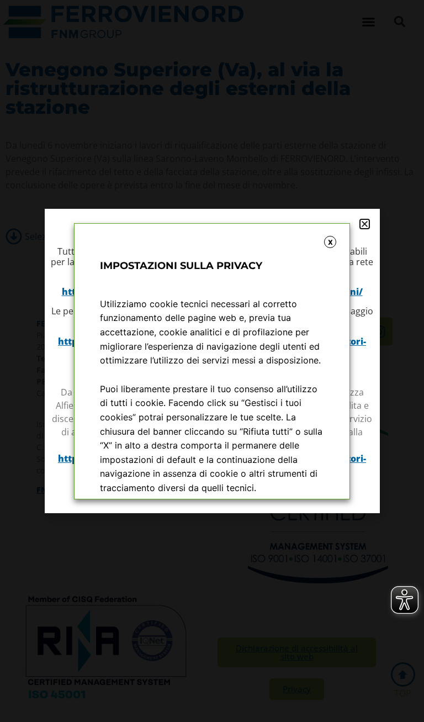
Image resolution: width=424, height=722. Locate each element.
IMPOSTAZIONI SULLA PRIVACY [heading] (181, 266)
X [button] (330, 242)
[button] (365, 224)
